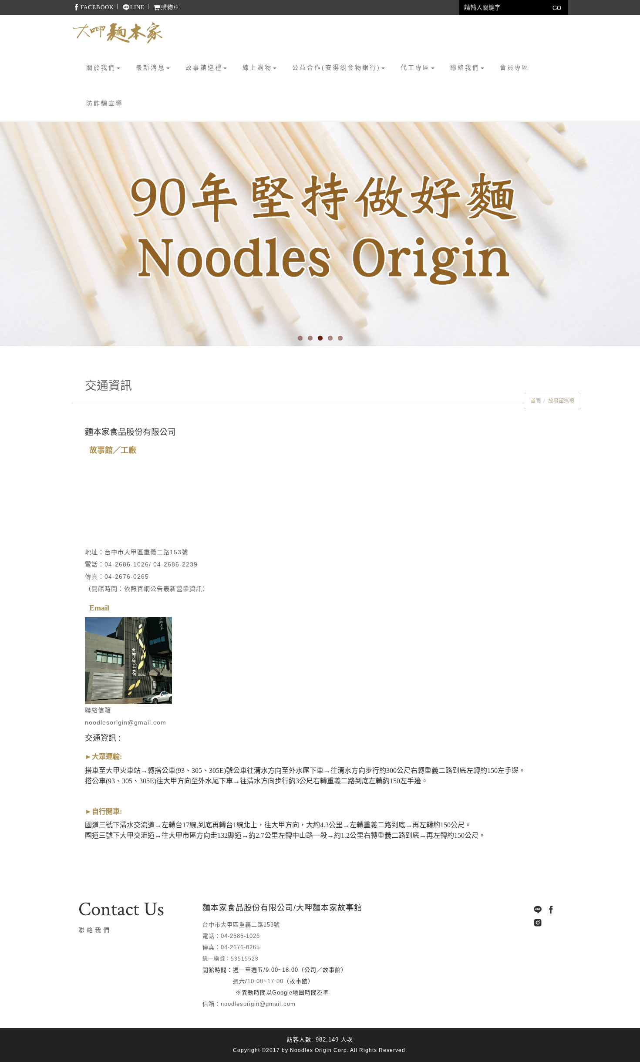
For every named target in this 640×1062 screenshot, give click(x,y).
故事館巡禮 (203, 67)
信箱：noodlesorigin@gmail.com (249, 1004)
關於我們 (101, 67)
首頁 (536, 401)
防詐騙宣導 (104, 103)
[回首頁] (117, 32)
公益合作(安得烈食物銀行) (336, 67)
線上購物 (257, 67)
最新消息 (150, 67)
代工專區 (415, 67)
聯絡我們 (465, 67)
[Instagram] (537, 922)
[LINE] (537, 909)
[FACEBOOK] (550, 909)
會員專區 (514, 67)
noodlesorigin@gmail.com (125, 722)
